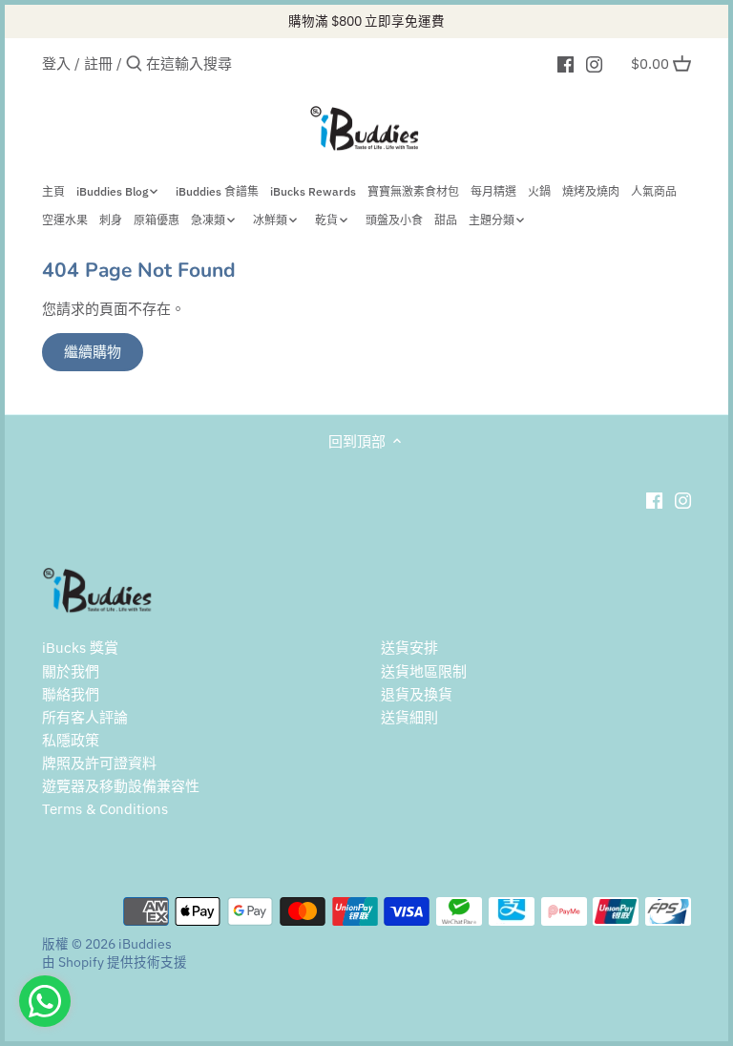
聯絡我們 (70, 694)
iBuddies (145, 943)
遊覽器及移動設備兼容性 (120, 786)
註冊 (98, 63)
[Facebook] (565, 63)
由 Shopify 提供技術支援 (114, 962)
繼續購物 (92, 352)
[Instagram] (594, 63)
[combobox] (227, 63)
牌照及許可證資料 (99, 763)
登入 (56, 63)
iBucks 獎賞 (80, 647)
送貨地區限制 (424, 671)
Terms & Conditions (105, 809)
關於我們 (70, 671)
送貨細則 (409, 717)
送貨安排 (409, 647)
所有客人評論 (85, 717)
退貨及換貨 (416, 694)
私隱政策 (70, 740)
